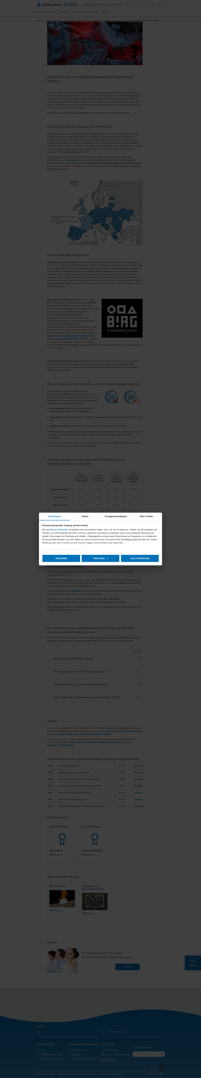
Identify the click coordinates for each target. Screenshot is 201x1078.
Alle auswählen (139, 558)
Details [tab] (85, 516)
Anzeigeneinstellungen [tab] (116, 516)
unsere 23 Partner (59, 529)
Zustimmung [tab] (54, 516)
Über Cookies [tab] (146, 516)
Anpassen (99, 558)
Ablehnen (61, 558)
